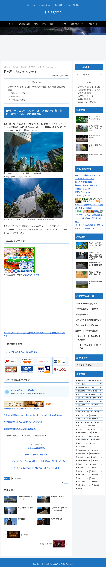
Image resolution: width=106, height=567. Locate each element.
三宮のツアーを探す (17, 93)
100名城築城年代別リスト (86, 304)
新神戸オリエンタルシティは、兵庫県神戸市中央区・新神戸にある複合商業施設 (90, 90)
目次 (33, 82)
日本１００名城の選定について (88, 320)
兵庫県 (8, 478)
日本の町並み (17, 478)
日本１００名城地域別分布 (86, 325)
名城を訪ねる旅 (82, 314)
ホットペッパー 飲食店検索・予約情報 (90, 338)
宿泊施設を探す (16, 96)
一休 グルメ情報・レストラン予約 (90, 346)
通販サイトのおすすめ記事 (86, 331)
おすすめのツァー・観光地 (86, 309)
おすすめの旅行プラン (18, 100)
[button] (101, 74)
